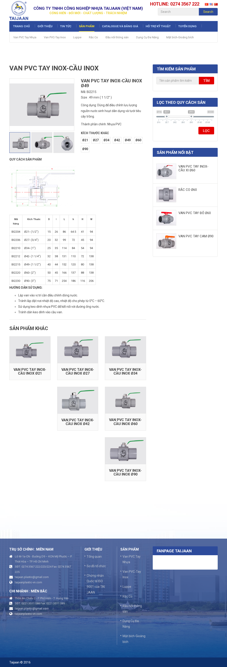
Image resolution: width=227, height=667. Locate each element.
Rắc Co (93, 37)
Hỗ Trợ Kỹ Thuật (158, 26)
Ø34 (106, 140)
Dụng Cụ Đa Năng (147, 37)
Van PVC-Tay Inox (55, 37)
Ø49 (128, 140)
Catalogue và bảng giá (120, 26)
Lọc (206, 131)
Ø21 (85, 140)
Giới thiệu (45, 26)
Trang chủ (21, 26)
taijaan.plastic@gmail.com (32, 577)
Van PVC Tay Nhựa (24, 37)
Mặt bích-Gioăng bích (180, 37)
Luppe (77, 37)
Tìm (206, 81)
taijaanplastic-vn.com (28, 582)
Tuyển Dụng (187, 26)
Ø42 (117, 140)
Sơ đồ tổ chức (96, 566)
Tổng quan (94, 556)
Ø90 (85, 149)
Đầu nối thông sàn (117, 37)
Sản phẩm (86, 26)
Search (208, 12)
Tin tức (65, 26)
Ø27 (96, 140)
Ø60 (138, 140)
